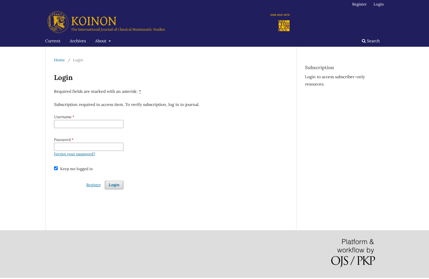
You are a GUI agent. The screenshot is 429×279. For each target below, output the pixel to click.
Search (373, 40)
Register (359, 4)
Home (59, 59)
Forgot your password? (74, 153)
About (101, 40)
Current (52, 40)
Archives (78, 40)
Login (379, 4)
